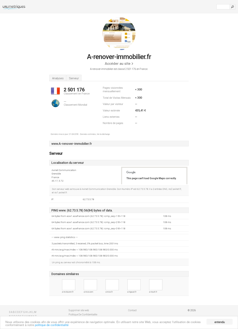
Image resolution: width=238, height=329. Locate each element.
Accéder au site (117, 63)
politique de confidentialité (51, 325)
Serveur (74, 78)
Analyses (58, 78)
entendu (219, 322)
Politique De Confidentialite (83, 314)
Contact (132, 310)
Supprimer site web (79, 310)
